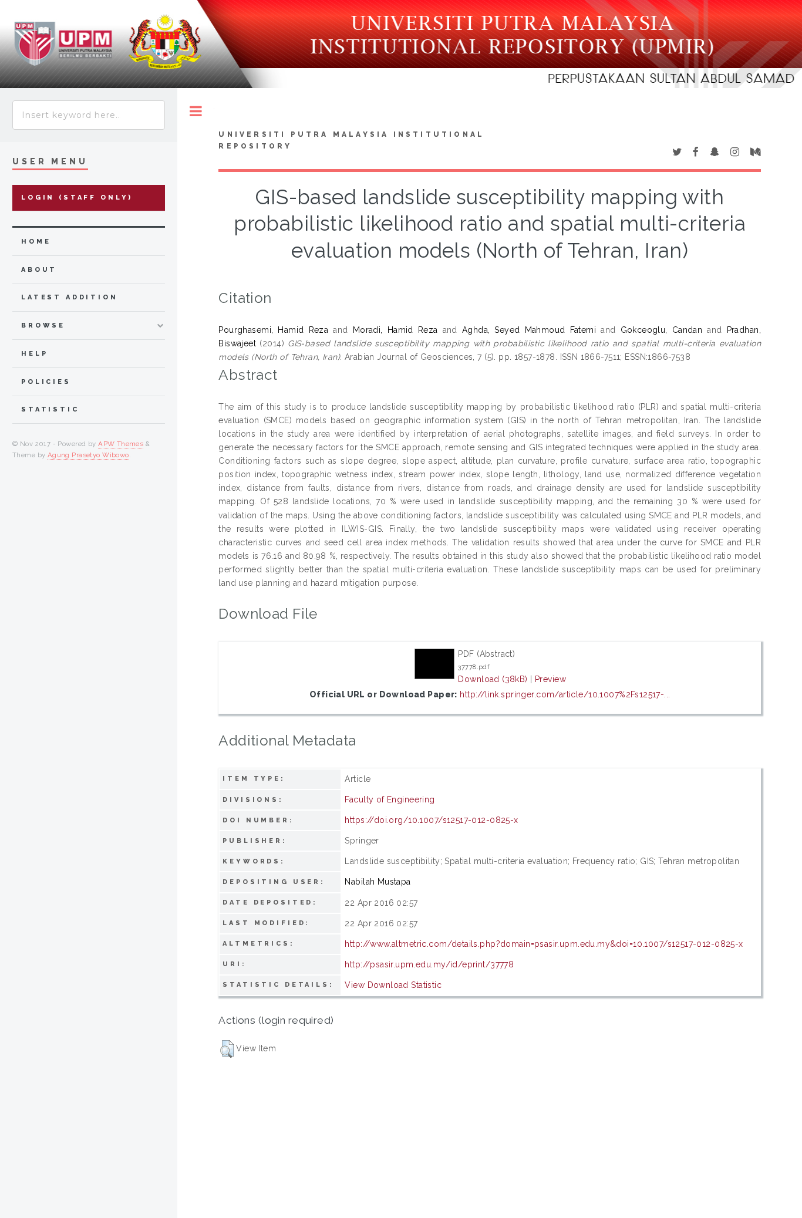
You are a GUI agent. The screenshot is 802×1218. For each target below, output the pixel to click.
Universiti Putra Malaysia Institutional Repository (351, 140)
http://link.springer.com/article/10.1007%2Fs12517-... (565, 694)
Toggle (195, 111)
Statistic (50, 409)
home (35, 241)
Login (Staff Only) (77, 197)
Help (34, 353)
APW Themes (120, 444)
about (39, 270)
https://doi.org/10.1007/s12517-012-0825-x (431, 820)
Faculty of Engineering (389, 799)
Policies (46, 382)
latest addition (69, 297)
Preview (550, 679)
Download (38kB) (492, 679)
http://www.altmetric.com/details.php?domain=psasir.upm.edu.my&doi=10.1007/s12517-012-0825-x (544, 944)
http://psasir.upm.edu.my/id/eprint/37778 (429, 964)
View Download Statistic (393, 985)
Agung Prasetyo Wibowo (88, 455)
